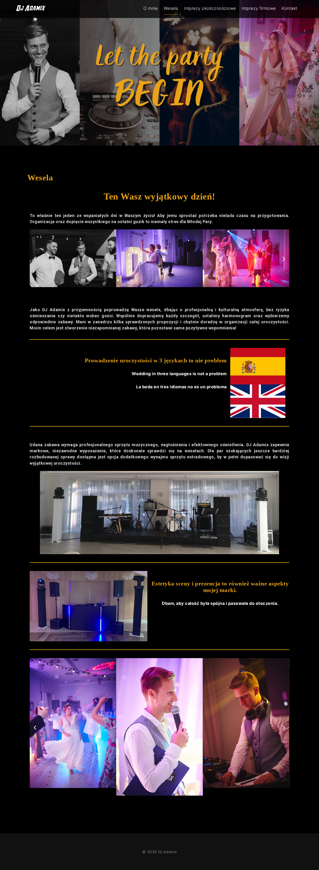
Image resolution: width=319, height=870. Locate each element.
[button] (35, 259)
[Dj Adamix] (31, 10)
